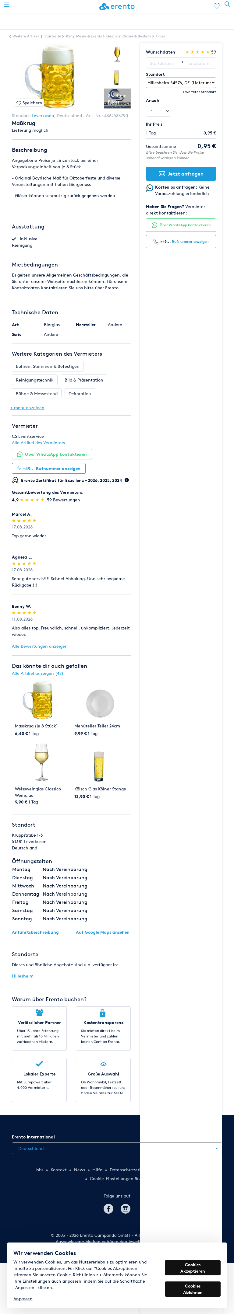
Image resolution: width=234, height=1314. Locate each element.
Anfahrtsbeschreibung (35, 932)
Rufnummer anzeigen (190, 241)
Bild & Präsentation (84, 379)
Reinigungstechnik (35, 379)
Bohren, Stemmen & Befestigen (48, 366)
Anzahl (153, 100)
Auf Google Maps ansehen (102, 932)
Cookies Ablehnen (193, 1289)
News (79, 1169)
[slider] (33, 500)
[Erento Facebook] (108, 1208)
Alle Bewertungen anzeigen (40, 646)
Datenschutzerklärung (132, 1169)
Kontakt (59, 1169)
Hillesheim (23, 975)
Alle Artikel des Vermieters (38, 442)
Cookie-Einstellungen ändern (119, 1178)
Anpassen (23, 1298)
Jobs (39, 1169)
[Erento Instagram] (125, 1208)
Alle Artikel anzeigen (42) (37, 673)
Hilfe (97, 1169)
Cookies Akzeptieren (192, 1268)
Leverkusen (43, 115)
